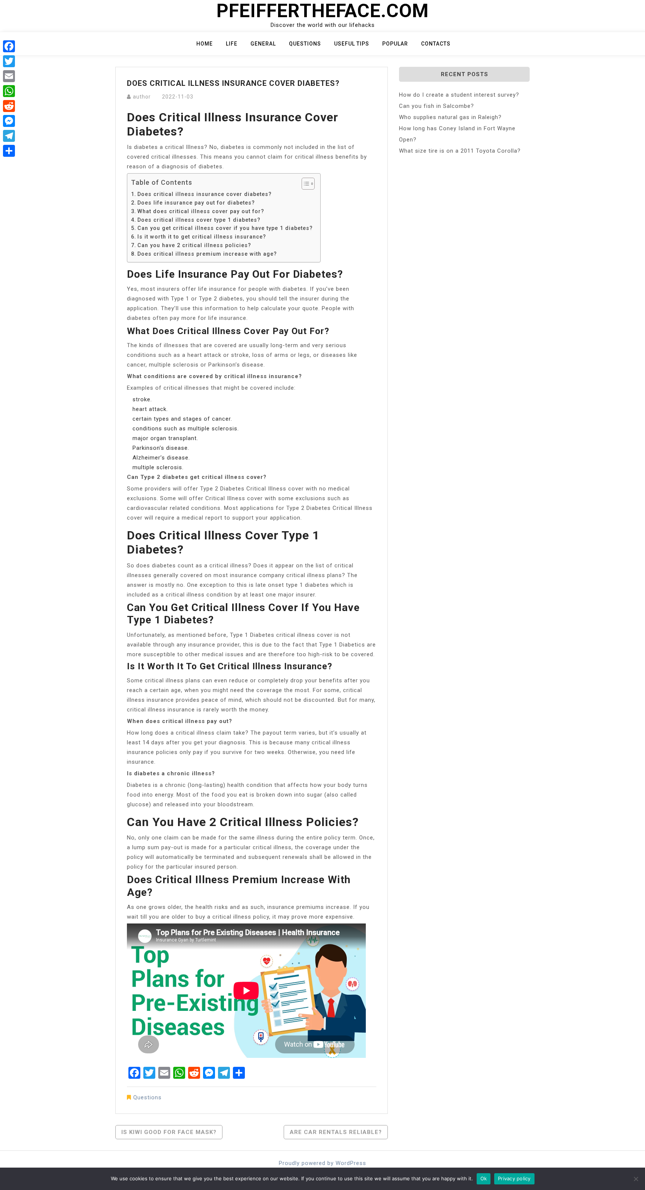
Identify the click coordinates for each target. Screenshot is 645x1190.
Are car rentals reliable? (336, 1132)
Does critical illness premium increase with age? (207, 254)
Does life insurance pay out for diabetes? (196, 203)
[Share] (8, 150)
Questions (305, 44)
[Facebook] (8, 46)
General (263, 44)
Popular (395, 44)
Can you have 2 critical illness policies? (194, 245)
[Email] (8, 76)
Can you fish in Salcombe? (436, 106)
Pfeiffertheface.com (322, 11)
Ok (483, 1178)
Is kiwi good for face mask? (168, 1132)
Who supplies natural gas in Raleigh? (450, 117)
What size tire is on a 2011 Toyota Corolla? (460, 150)
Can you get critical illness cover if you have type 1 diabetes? (225, 228)
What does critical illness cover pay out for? (200, 211)
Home (204, 44)
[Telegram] (8, 135)
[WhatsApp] (8, 91)
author (142, 97)
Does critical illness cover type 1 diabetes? (199, 220)
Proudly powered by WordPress (322, 1163)
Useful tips (351, 44)
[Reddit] (8, 106)
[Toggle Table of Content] (304, 183)
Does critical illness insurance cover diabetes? (204, 194)
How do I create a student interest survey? (459, 94)
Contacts (436, 44)
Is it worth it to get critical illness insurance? (201, 237)
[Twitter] (8, 61)
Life (231, 44)
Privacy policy (514, 1178)
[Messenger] (8, 120)
